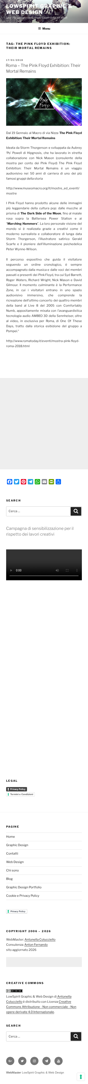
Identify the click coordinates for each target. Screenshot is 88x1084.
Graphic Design (17, 845)
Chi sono (12, 870)
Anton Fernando (36, 945)
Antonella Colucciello (40, 939)
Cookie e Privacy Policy (22, 896)
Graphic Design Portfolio (24, 887)
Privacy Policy (17, 789)
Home (10, 837)
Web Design (15, 862)
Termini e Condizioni (21, 794)
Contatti (12, 853)
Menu (46, 28)
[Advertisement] (44, 423)
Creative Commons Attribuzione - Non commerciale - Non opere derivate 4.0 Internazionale (41, 1007)
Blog (9, 879)
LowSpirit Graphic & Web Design (39, 9)
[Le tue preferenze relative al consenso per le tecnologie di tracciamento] (81, 1077)
